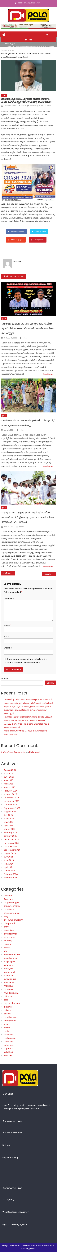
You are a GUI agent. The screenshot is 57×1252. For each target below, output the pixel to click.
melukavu (8, 985)
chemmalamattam (13, 920)
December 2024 (12, 839)
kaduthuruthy (10, 958)
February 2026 (11, 790)
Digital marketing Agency (14, 1224)
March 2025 (9, 829)
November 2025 (11, 801)
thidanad (8, 1041)
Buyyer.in (24, 1108)
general (7, 944)
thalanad (8, 1034)
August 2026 (10, 770)
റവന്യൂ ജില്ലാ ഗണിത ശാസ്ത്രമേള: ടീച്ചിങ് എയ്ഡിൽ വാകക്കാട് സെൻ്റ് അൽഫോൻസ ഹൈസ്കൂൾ (27, 328)
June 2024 (9, 860)
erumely (8, 940)
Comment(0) (34, 106)
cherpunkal (9, 923)
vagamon (8, 1048)
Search (4, 678)
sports (7, 1027)
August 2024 (10, 853)
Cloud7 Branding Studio (13, 1105)
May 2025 (8, 822)
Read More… (49, 374)
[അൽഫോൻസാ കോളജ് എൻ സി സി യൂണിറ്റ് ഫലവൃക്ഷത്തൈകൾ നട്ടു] (28, 395)
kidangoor (8, 965)
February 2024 (11, 874)
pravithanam (10, 1017)
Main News (9, 982)
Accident (8, 895)
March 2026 (9, 787)
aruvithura (9, 909)
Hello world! (34, 752)
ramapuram (10, 1020)
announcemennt (12, 906)
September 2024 (12, 850)
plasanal (8, 1006)
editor (23, 106)
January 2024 (10, 877)
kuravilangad (10, 979)
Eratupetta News (35, 1105)
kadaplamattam (12, 954)
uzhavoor (8, 1045)
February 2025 (10, 832)
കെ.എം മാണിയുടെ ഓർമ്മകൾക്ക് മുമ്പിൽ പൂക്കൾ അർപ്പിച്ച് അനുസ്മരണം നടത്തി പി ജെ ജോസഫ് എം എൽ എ (27, 517)
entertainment (11, 933)
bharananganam (12, 913)
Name (7, 625)
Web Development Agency (15, 1212)
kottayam (8, 968)
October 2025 (10, 804)
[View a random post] (53, 34)
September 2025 (12, 808)
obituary (8, 996)
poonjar (7, 1013)
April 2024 (8, 867)
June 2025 (9, 818)
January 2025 (10, 836)
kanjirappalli (9, 961)
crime (7, 926)
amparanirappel (11, 902)
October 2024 (10, 846)
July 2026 (8, 773)
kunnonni (8, 975)
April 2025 (8, 825)
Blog (6, 916)
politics (7, 1010)
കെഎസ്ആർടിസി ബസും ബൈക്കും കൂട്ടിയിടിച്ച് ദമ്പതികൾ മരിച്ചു (50, 574)
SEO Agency (8, 1199)
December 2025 (11, 797)
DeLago (6, 1145)
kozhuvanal (9, 972)
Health (7, 947)
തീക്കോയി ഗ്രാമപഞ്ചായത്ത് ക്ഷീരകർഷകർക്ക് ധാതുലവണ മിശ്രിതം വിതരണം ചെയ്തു (10, 573)
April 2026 (8, 783)
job (5, 951)
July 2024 (8, 856)
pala (4, 95)
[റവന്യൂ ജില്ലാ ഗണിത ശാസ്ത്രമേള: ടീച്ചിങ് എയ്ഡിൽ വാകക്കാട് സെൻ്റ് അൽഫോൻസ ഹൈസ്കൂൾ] (28, 299)
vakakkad (8, 1052)
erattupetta (9, 937)
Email (7, 636)
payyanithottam (12, 1003)
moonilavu (9, 989)
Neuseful (14, 1108)
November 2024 (11, 843)
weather (8, 1055)
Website (8, 647)
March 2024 (9, 870)
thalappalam (10, 1038)
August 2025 (10, 811)
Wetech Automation (12, 1132)
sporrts (7, 1024)
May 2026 (8, 780)
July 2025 (8, 815)
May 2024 (8, 863)
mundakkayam (11, 993)
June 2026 (9, 776)
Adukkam (8, 899)
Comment (10, 598)
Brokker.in (35, 1108)
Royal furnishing (10, 1157)
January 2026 (10, 794)
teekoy (7, 1031)
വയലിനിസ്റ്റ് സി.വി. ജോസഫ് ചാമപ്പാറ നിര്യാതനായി (28, 699)
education (9, 930)
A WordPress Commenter (13, 752)
